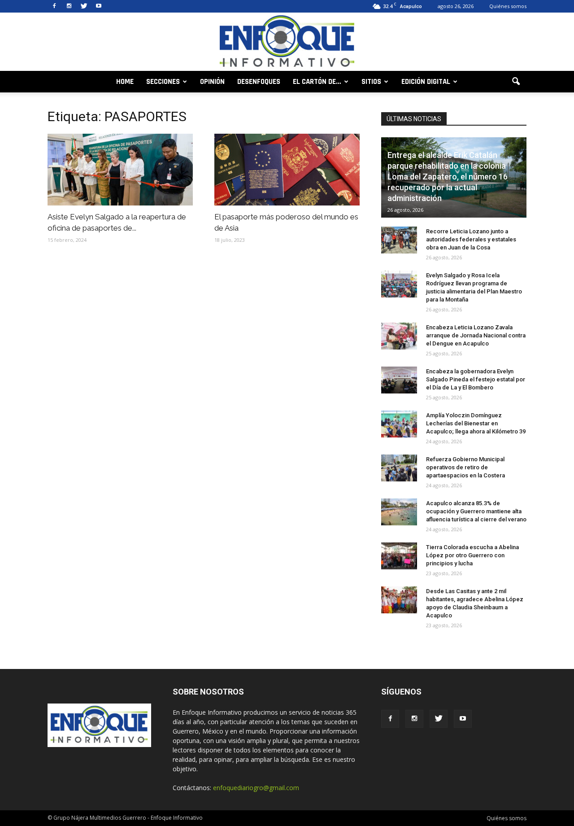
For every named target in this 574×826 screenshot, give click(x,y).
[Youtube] (98, 6)
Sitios (371, 82)
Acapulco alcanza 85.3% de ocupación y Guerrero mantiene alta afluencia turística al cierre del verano (476, 511)
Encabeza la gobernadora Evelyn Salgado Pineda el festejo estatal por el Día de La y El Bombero (475, 379)
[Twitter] (84, 6)
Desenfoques (258, 82)
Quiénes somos (507, 6)
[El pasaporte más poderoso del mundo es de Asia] (287, 169)
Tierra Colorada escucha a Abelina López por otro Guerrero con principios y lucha (472, 555)
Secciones (163, 82)
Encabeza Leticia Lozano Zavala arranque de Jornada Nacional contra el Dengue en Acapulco (476, 335)
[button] (515, 81)
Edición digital (425, 82)
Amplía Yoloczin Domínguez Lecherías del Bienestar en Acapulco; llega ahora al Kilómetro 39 (476, 423)
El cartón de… (317, 82)
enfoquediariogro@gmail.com (256, 787)
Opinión (212, 82)
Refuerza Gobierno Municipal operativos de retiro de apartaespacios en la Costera (465, 467)
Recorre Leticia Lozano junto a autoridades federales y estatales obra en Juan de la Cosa (471, 239)
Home (125, 82)
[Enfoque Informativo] (287, 42)
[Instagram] (69, 6)
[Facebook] (54, 6)
